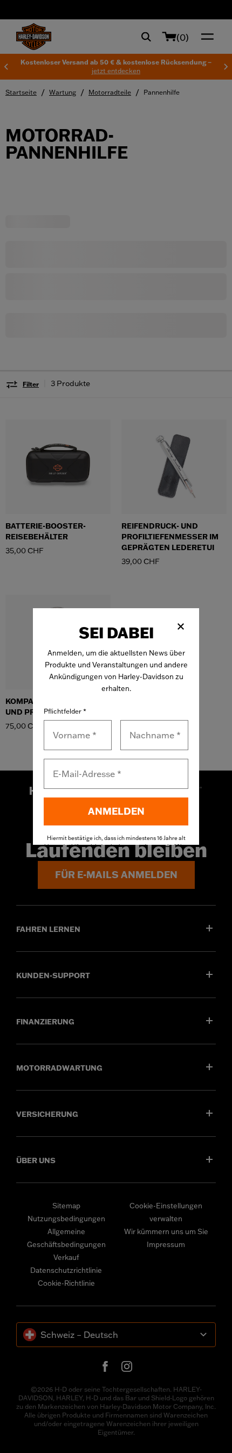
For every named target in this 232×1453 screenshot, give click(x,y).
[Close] (180, 626)
